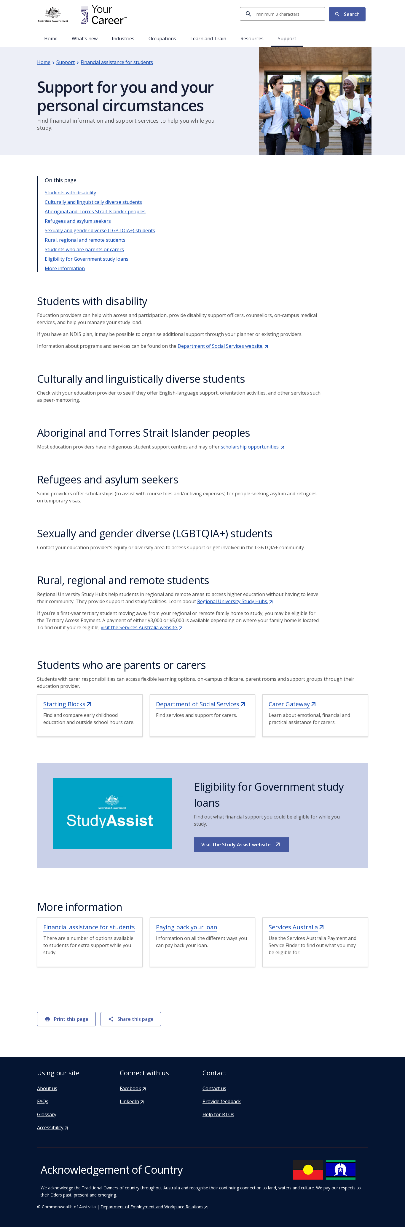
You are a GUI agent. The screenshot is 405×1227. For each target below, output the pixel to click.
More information (65, 268)
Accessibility (53, 1127)
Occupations (162, 38)
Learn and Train (208, 38)
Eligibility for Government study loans (86, 259)
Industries (123, 38)
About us (47, 1088)
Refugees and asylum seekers (78, 221)
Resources (252, 38)
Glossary (46, 1114)
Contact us (214, 1088)
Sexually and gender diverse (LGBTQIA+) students (100, 230)
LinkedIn (132, 1101)
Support (287, 38)
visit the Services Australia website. (142, 627)
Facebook (133, 1088)
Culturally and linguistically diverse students (93, 202)
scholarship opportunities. (253, 446)
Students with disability (70, 192)
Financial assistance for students (117, 62)
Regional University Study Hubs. (235, 601)
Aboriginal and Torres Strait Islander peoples (95, 211)
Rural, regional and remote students (85, 240)
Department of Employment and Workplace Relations (154, 1207)
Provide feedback (222, 1101)
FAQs (42, 1101)
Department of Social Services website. (223, 346)
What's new (85, 38)
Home (51, 38)
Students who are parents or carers (84, 249)
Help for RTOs (218, 1114)
